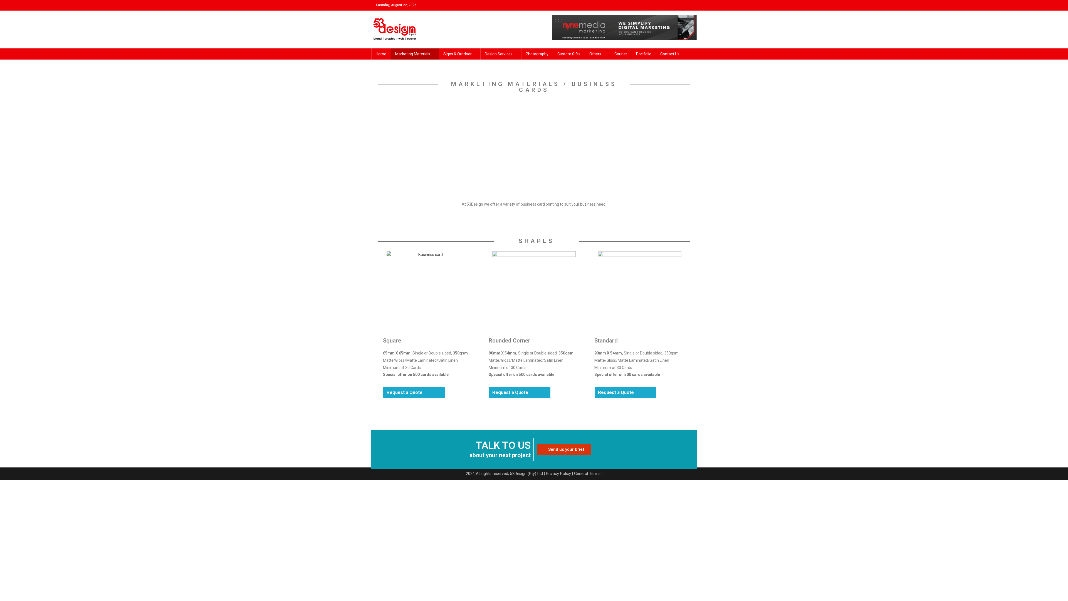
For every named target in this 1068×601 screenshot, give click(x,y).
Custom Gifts (568, 54)
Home (381, 54)
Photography (537, 54)
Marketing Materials (412, 54)
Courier (620, 54)
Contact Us (669, 54)
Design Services (499, 54)
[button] (564, 449)
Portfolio (643, 54)
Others (595, 54)
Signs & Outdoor (457, 54)
